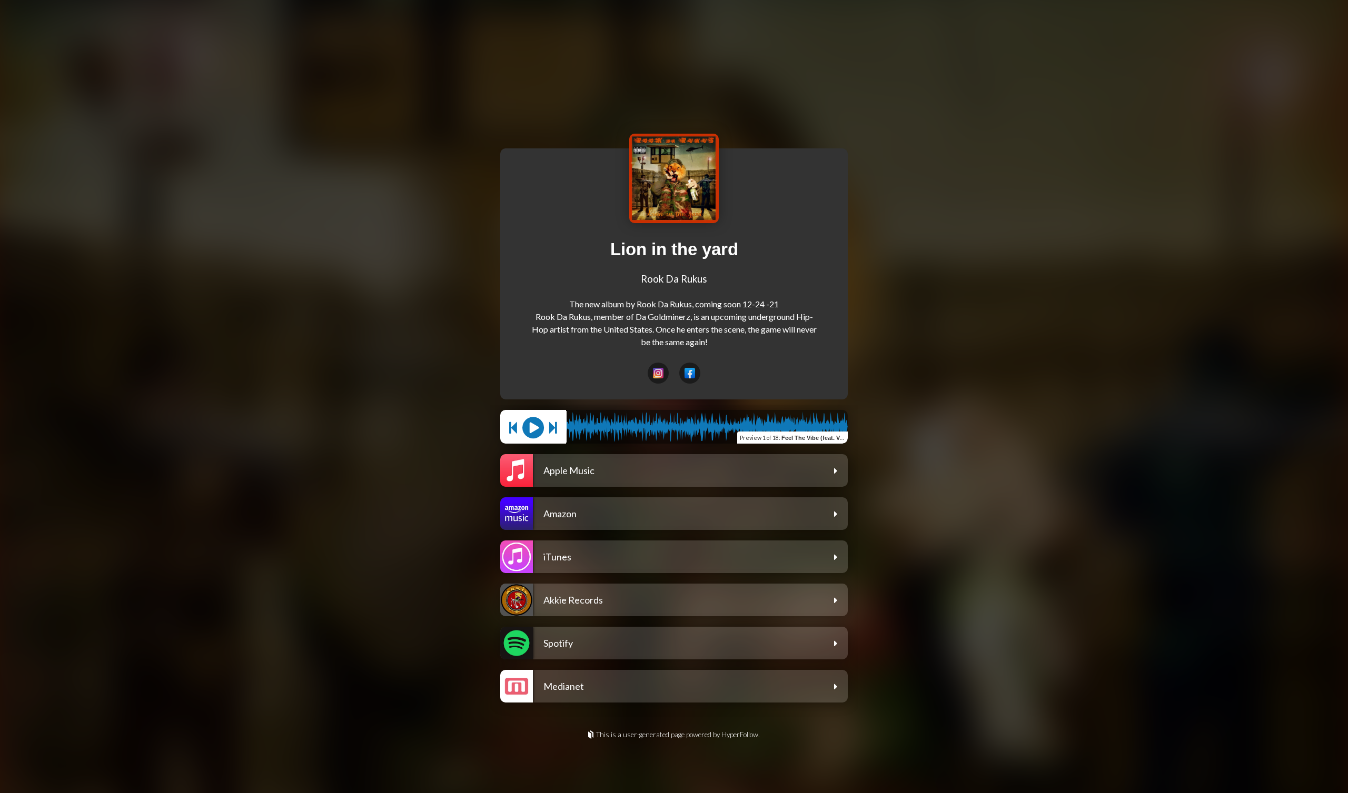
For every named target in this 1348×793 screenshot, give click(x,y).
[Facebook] (689, 373)
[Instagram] (658, 373)
